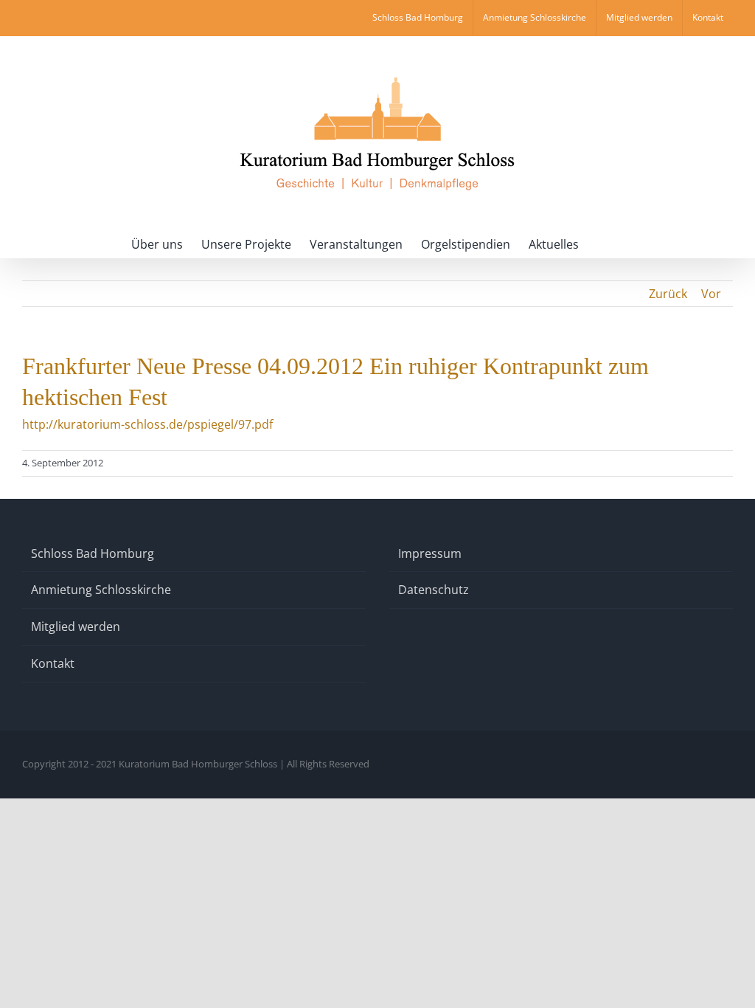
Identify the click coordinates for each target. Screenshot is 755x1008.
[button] (601, 243)
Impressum (430, 553)
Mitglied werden (75, 626)
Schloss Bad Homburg (92, 553)
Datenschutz (433, 589)
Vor (711, 294)
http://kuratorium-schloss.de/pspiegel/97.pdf (147, 424)
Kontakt (52, 663)
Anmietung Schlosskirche (101, 589)
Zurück (668, 294)
